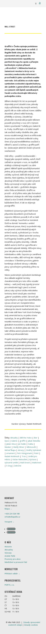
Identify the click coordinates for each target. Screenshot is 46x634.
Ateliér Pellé (10, 556)
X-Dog (9, 465)
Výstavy (8, 553)
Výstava (32, 459)
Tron (24, 456)
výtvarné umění (11, 462)
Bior (35, 437)
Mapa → (8, 509)
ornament (10, 453)
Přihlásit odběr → (12, 573)
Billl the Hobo (26, 437)
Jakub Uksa (11, 444)
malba (30, 444)
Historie (8, 546)
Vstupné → (9, 521)
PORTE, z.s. (9, 585)
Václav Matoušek (19, 459)
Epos (7, 440)
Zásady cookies (31, 625)
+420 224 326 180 (12, 513)
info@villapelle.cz (12, 517)
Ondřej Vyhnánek (33, 450)
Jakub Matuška (34, 440)
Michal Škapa (10, 450)
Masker (8, 447)
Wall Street (25, 462)
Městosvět (31, 447)
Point (36, 453)
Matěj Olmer (18, 447)
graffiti (23, 440)
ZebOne (17, 465)
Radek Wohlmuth (12, 456)
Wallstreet (36, 462)
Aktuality (14, 437)
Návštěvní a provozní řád (16, 562)
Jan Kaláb (22, 444)
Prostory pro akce (12, 559)
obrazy (21, 450)
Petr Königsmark (24, 453)
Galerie (14, 440)
